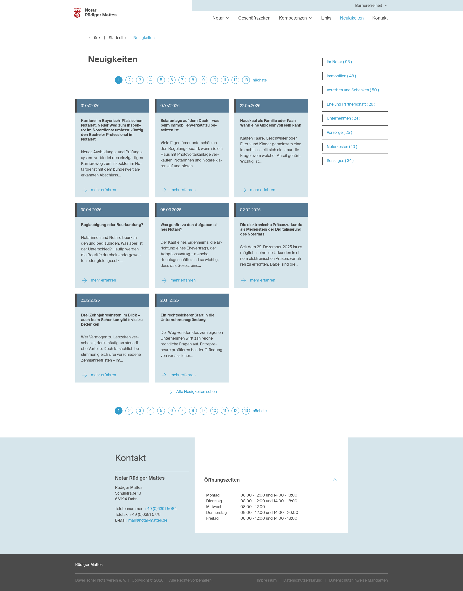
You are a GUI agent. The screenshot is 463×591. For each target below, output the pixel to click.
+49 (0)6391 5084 (160, 508)
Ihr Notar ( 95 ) (339, 61)
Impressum (267, 580)
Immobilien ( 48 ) (341, 76)
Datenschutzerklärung (302, 580)
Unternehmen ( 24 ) (343, 118)
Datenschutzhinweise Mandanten (358, 580)
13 (246, 79)
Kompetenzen (293, 18)
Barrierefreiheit (368, 5)
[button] (271, 480)
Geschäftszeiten (254, 18)
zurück (97, 37)
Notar (218, 18)
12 (235, 79)
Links (326, 18)
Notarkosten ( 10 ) (342, 146)
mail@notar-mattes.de (147, 520)
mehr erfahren (103, 189)
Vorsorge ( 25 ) (339, 132)
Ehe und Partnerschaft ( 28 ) (351, 104)
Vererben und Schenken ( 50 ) (353, 90)
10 (214, 79)
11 (224, 79)
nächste (260, 80)
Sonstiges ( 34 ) (340, 160)
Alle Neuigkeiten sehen (196, 391)
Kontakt (380, 18)
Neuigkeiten (352, 18)
